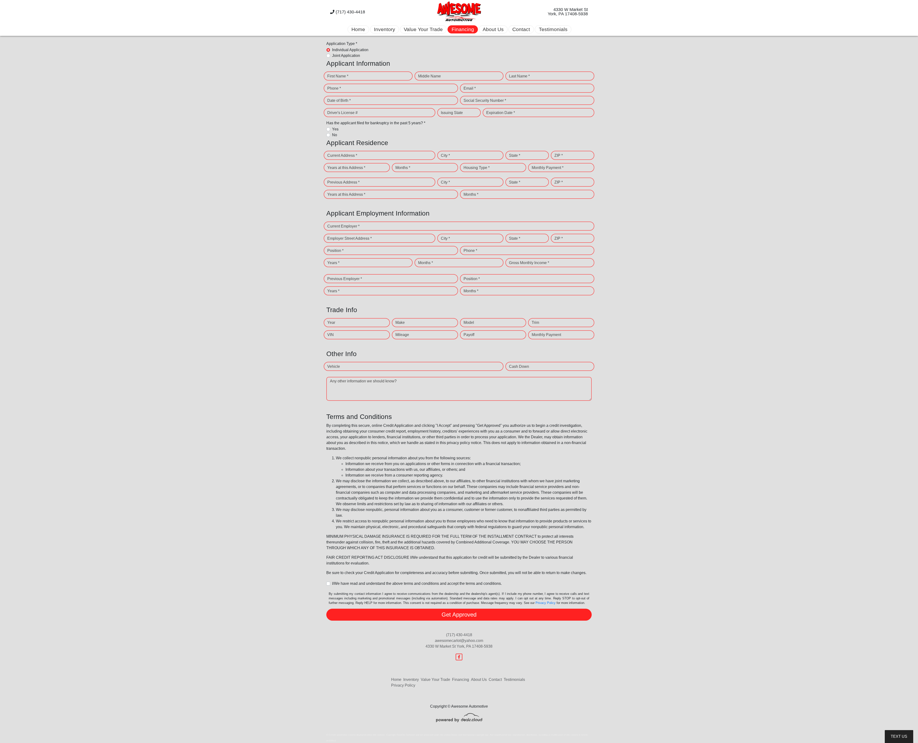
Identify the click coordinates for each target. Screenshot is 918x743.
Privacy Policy (546, 603)
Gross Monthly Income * (529, 263)
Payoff (469, 335)
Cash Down (519, 366)
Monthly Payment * (547, 168)
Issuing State (452, 113)
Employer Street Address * (349, 238)
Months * (402, 168)
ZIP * (558, 155)
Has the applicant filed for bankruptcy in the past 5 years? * (375, 123)
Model (469, 322)
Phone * (334, 88)
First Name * (337, 76)
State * (514, 155)
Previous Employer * (344, 279)
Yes (335, 129)
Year (331, 322)
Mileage (402, 335)
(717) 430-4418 (349, 12)
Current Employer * (343, 226)
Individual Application (350, 50)
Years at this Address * (346, 168)
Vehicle (333, 366)
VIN (330, 335)
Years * (333, 263)
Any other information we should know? (363, 381)
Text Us (899, 736)
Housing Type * (477, 168)
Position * (335, 251)
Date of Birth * (339, 100)
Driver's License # (342, 113)
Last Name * (519, 76)
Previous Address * (343, 182)
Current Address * (342, 155)
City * (445, 155)
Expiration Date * (500, 113)
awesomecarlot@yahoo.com (459, 641)
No (334, 135)
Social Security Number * (485, 100)
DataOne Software (406, 735)
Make (400, 322)
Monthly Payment (546, 335)
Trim (535, 322)
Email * (470, 88)
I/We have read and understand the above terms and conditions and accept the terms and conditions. (417, 583)
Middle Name (429, 76)
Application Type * (341, 44)
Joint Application (346, 56)
